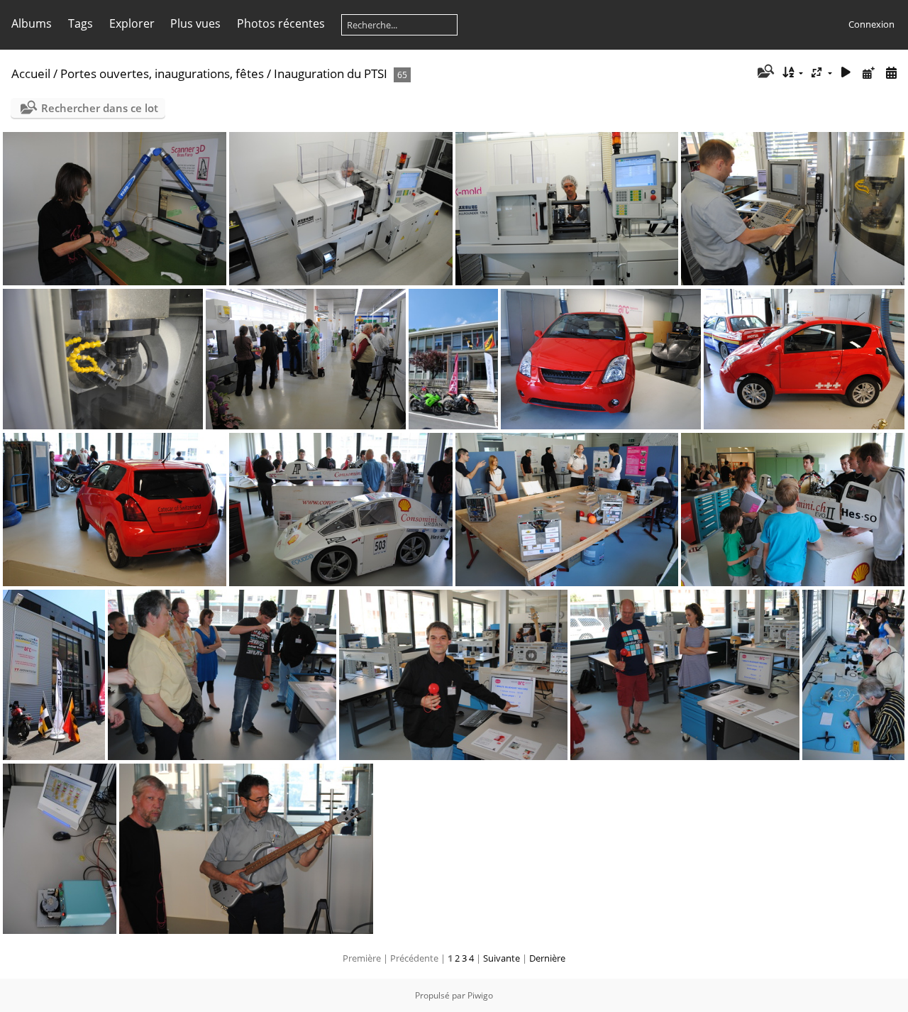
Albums (31, 23)
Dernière (547, 958)
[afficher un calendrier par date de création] (890, 73)
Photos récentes (281, 23)
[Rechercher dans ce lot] (764, 72)
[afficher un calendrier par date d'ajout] (868, 73)
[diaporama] (846, 73)
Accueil (30, 73)
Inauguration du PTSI (330, 73)
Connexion (871, 24)
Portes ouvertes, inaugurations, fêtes (162, 73)
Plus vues (195, 23)
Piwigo (480, 995)
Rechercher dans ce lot (99, 108)
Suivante (501, 958)
